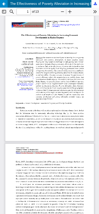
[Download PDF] (95, 4)
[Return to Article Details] (4, 4)
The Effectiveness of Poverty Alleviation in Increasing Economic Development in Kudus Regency (54, 4)
